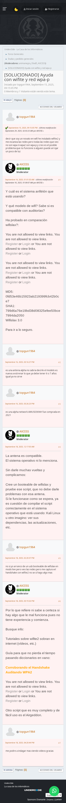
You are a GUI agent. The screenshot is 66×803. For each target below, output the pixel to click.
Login (26, 244)
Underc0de (8, 783)
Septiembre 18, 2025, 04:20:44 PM (19, 742)
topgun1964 (27, 117)
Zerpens (50, 800)
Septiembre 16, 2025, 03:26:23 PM (19, 403)
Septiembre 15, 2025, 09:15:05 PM (23, 127)
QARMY (58, 800)
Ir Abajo (8, 100)
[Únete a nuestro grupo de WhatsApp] (54, 791)
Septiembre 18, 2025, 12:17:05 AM (19, 446)
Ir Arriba (8, 770)
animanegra (24, 63)
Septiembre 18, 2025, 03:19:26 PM (19, 601)
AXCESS (41, 63)
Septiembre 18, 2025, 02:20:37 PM (19, 558)
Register (12, 244)
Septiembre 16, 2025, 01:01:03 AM (19, 179)
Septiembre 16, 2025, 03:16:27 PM (19, 362)
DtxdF (34, 63)
